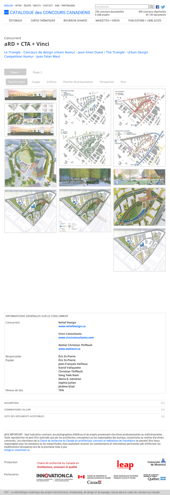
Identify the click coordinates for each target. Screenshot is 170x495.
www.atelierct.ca (69, 349)
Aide (57, 5)
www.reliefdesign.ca (71, 326)
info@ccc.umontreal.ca (16, 450)
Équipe (27, 5)
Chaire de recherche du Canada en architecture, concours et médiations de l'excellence (87, 440)
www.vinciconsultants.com (76, 337)
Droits (37, 5)
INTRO (18, 5)
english (8, 5)
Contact (48, 5)
